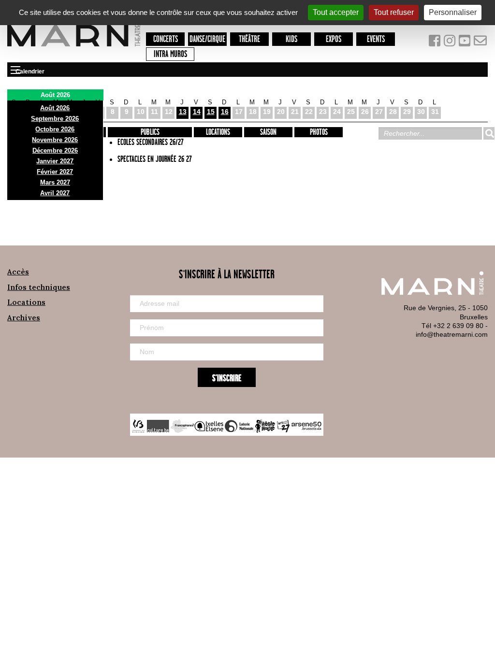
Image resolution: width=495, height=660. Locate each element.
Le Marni (73, 48)
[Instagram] (450, 43)
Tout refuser (394, 12)
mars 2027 (55, 182)
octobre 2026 (54, 129)
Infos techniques (38, 287)
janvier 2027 (54, 161)
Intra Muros (170, 54)
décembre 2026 (55, 150)
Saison (268, 132)
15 (211, 111)
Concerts (165, 39)
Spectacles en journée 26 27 (154, 159)
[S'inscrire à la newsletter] (480, 43)
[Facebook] (435, 43)
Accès (18, 271)
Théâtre (249, 39)
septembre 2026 (55, 118)
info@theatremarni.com (452, 334)
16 (225, 111)
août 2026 (55, 108)
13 (183, 111)
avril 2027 (55, 193)
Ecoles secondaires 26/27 (150, 142)
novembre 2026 (55, 139)
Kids (291, 39)
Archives (23, 317)
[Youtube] (465, 43)
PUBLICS (150, 132)
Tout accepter (336, 12)
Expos (333, 39)
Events (376, 39)
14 (197, 111)
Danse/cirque (207, 39)
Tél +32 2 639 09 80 (452, 326)
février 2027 (55, 171)
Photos (319, 132)
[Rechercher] (489, 133)
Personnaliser (453, 12)
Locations (218, 132)
